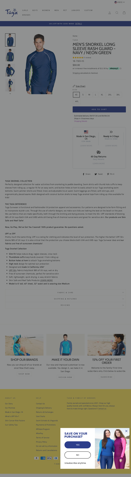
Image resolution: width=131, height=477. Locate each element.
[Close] (126, 431)
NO (77, 455)
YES (77, 444)
